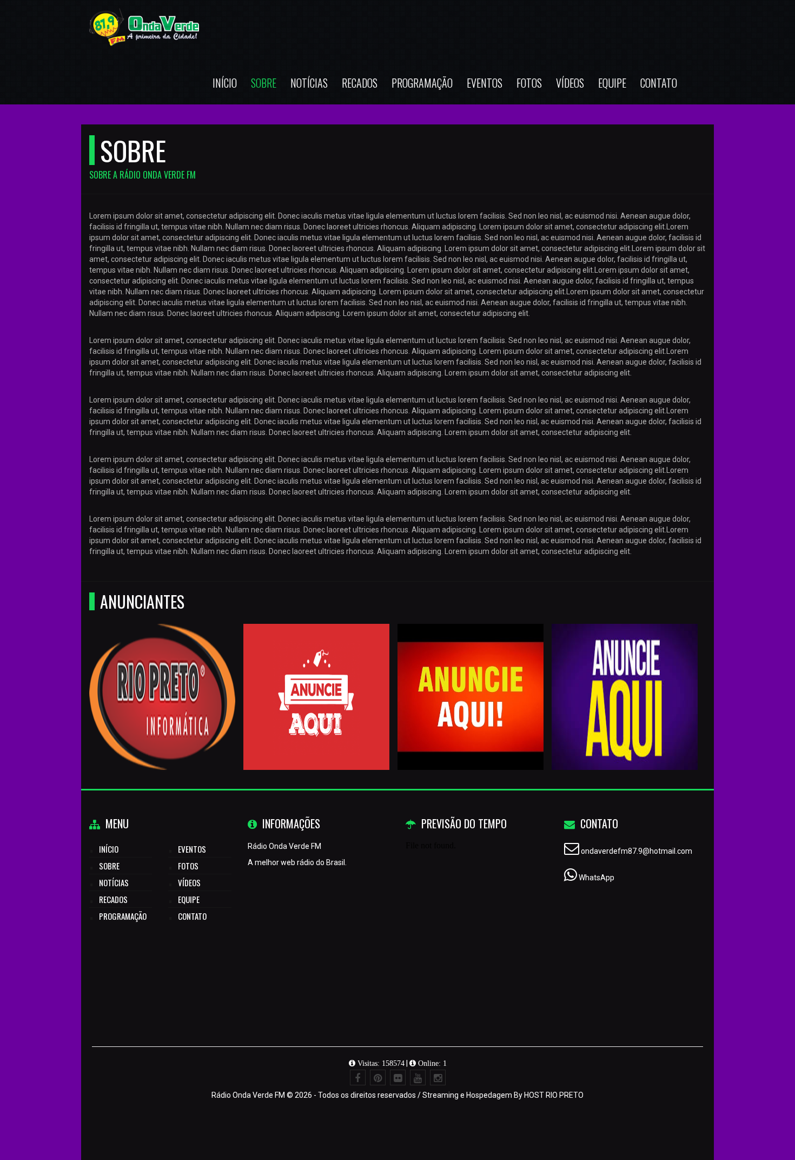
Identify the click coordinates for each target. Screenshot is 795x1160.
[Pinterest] (378, 1077)
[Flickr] (398, 1077)
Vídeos (570, 83)
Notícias (309, 83)
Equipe (612, 83)
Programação (422, 83)
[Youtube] (418, 1077)
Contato (658, 83)
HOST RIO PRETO (554, 1095)
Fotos (529, 83)
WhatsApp (596, 877)
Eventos (484, 83)
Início (225, 83)
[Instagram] (438, 1077)
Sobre (263, 83)
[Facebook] (358, 1077)
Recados (359, 83)
